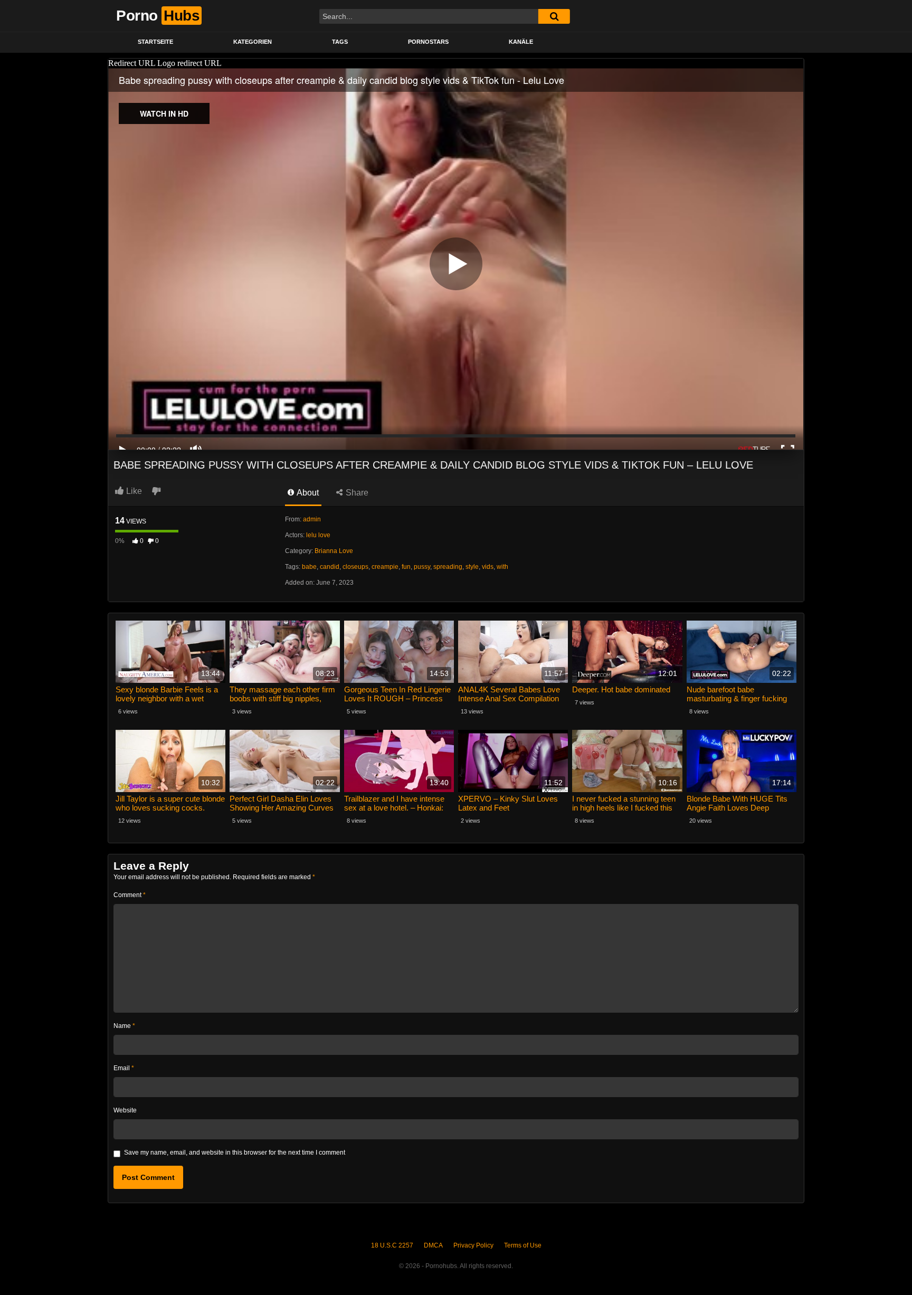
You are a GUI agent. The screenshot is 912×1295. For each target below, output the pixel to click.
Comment (129, 895)
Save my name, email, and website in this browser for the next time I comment (234, 1152)
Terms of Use (523, 1245)
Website (125, 1110)
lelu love (318, 535)
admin (312, 519)
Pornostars (428, 42)
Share (356, 492)
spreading (447, 566)
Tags (340, 42)
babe (309, 566)
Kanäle (521, 42)
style (472, 566)
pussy (422, 566)
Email (123, 1068)
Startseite (155, 42)
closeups (355, 566)
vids (487, 566)
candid (329, 566)
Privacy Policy (473, 1245)
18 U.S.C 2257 (392, 1245)
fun (406, 566)
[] (554, 16)
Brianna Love (334, 551)
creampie (385, 566)
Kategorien (252, 42)
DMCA (433, 1245)
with (502, 566)
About (307, 492)
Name (124, 1026)
